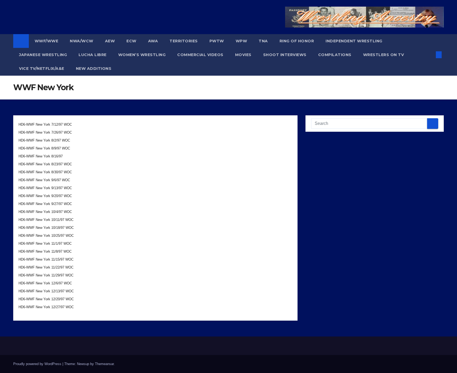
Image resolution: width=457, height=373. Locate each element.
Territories (184, 41)
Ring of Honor (297, 41)
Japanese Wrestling (43, 54)
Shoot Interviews (285, 54)
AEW (110, 41)
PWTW (216, 41)
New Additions (94, 68)
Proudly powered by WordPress (37, 364)
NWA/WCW (81, 41)
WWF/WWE (46, 41)
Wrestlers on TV (383, 54)
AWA (153, 41)
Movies (243, 54)
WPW (241, 41)
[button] (430, 54)
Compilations (334, 54)
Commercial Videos (200, 54)
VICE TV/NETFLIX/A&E (41, 68)
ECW (131, 41)
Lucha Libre (93, 54)
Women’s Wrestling (142, 54)
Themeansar (104, 364)
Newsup (83, 364)
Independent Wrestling (354, 41)
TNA (263, 41)
